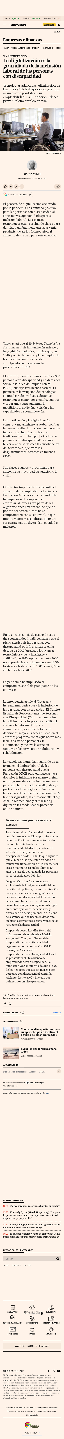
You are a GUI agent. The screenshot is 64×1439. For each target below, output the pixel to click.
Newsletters (51, 1411)
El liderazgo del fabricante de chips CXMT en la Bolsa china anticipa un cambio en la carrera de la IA (31, 1235)
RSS (44, 1411)
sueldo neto (51, 1312)
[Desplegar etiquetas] (59, 1071)
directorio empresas (51, 1323)
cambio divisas (32, 1323)
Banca (6, 48)
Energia (35, 48)
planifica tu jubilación (12, 1323)
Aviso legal (18, 1408)
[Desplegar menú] (5, 25)
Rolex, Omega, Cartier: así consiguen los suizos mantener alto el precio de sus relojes (32, 1226)
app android (51, 1334)
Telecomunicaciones (20, 48)
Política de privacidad (15, 1411)
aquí (47, 1093)
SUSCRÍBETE (49, 25)
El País (57, 32)
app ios (32, 1334)
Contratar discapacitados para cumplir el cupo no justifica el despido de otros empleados (40, 1032)
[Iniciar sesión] (59, 25)
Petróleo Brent (50, 18)
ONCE (42, 1071)
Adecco (33, 1071)
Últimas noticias (13, 1200)
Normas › (57, 1012)
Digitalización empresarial (15, 1071)
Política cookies (29, 1408)
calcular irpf (12, 1312)
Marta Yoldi (32, 174)
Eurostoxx (16, 1265)
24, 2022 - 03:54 (35, 178)
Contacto (9, 1408)
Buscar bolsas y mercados (18, 1250)
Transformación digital (15, 56)
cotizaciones (12, 1334)
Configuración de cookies (47, 1408)
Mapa (39, 1411)
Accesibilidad (30, 1411)
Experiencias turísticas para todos (39, 1050)
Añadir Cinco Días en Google (19, 195)
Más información (9, 1086)
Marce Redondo (28, 1056)
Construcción (47, 48)
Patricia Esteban (28, 1039)
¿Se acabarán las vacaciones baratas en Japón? (34, 1206)
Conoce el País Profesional (32, 1346)
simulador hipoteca (32, 1312)
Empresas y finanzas (22, 40)
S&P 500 (27, 18)
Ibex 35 (8, 18)
